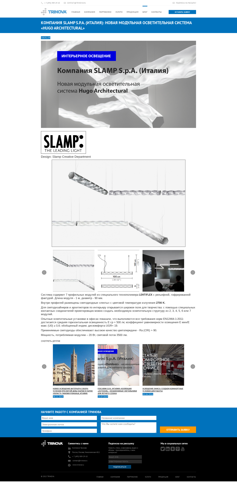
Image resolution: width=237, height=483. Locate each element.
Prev (44, 272)
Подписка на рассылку (186, 3)
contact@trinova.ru (76, 3)
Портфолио (105, 12)
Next (192, 272)
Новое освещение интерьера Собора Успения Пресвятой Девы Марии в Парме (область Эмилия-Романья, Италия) (73, 391)
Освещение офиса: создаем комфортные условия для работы (163, 389)
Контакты (156, 12)
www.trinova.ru (78, 465)
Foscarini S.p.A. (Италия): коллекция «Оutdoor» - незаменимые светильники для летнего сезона (117, 391)
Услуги (119, 12)
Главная (75, 12)
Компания (89, 12)
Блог (145, 12)
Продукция (132, 12)
